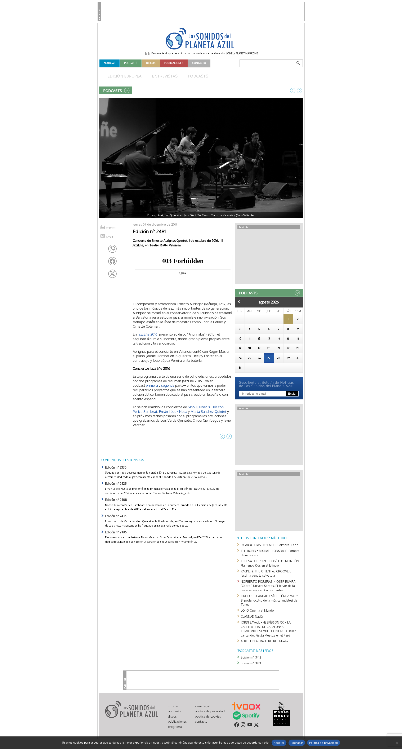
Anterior (239, 302)
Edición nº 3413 (251, 663)
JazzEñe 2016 (147, 334)
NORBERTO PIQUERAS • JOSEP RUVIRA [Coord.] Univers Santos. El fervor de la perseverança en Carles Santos (268, 586)
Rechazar (297, 742)
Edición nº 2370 (115, 467)
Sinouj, (193, 407)
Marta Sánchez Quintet (208, 411)
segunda (167, 385)
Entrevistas (165, 76)
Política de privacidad (323, 742)
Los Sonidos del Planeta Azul (201, 39)
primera (152, 385)
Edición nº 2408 (116, 499)
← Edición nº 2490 (293, 90)
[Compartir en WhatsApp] (112, 249)
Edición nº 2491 (149, 231)
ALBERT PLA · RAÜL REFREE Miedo (264, 641)
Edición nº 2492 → (299, 90)
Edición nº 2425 (116, 483)
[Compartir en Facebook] (112, 261)
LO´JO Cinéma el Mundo (257, 610)
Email (109, 236)
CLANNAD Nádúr (252, 616)
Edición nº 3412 (251, 657)
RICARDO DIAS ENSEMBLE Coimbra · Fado (269, 545)
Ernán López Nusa (173, 411)
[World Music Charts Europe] (281, 713)
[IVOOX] (246, 705)
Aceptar (279, 742)
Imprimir (111, 227)
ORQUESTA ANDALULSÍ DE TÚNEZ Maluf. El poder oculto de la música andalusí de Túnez (269, 600)
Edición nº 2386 (116, 532)
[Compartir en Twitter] (112, 274)
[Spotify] (246, 715)
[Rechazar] (397, 743)
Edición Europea (124, 76)
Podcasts (198, 76)
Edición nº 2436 (115, 516)
